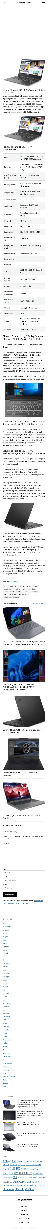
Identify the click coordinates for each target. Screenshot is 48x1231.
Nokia (5, 1023)
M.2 (15, 1177)
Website (5, 884)
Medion (6, 1013)
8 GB (28, 586)
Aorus (5, 933)
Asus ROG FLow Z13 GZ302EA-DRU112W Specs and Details (27, 1145)
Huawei (6, 993)
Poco (5, 1046)
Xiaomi (5, 1083)
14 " (9, 1161)
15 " (5, 586)
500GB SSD (13, 586)
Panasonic (7, 1040)
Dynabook (7, 963)
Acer (4, 923)
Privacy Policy (24, 1222)
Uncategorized (8, 1070)
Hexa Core (34, 1169)
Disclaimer (24, 1214)
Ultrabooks (12, 594)
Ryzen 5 (27, 1182)
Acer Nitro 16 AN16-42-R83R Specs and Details (30, 1134)
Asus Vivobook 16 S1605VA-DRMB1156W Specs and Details (28, 1123)
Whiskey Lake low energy (11, 597)
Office (26, 592)
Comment (6, 843)
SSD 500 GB (39, 1182)
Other (5, 1036)
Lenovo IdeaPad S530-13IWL (12, 592)
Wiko (5, 1080)
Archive (24, 1206)
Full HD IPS (25, 1169)
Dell (4, 956)
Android (6, 930)
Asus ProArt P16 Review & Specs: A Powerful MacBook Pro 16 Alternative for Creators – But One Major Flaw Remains (30, 1115)
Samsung (6, 1053)
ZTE (4, 1086)
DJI (4, 960)
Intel (5, 996)
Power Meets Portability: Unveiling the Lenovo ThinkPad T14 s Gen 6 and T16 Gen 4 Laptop (24, 643)
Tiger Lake (29, 1185)
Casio (5, 950)
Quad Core (35, 592)
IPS (24, 589)
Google (5, 980)
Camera (6, 946)
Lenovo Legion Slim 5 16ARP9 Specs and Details (21, 816)
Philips (5, 1043)
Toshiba (6, 1066)
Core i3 (31, 1165)
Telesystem (7, 1063)
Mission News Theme (17, 1228)
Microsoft (7, 1016)
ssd (5, 594)
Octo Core (41, 1178)
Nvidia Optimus (33, 1177)
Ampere (23, 1165)
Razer (5, 1050)
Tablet (14, 1185)
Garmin (6, 973)
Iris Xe (5, 1177)
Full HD (18, 589)
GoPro (5, 983)
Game (5, 970)
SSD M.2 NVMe (7, 1185)
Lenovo (6, 1006)
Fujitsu (5, 966)
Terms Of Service (24, 1218)
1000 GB (13, 1164)
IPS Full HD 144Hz (38, 1174)
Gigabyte (6, 976)
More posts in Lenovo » (38, 603)
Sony (5, 1060)
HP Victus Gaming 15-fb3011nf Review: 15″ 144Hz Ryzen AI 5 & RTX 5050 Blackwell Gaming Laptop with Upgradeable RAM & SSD (30, 1104)
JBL (4, 1000)
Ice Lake (11, 1174)
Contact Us (24, 1210)
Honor (5, 986)
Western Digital (9, 1076)
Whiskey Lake (23, 594)
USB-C (19, 1189)
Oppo (5, 1033)
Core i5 (37, 1164)
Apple (5, 936)
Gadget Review (24, 2)
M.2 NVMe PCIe (23, 1178)
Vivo (4, 1073)
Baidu (5, 943)
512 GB (22, 586)
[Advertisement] (24, 33)
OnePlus (6, 1030)
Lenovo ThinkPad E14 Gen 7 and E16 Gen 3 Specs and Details (22, 731)
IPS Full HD (32, 589)
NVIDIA (6, 1026)
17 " (23, 1161)
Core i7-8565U (8, 589)
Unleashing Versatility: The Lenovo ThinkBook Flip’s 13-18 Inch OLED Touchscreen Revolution (19, 687)
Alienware (7, 926)
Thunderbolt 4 (21, 1185)
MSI (4, 1020)
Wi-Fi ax (29, 1189)
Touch (36, 1185)
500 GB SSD (38, 1161)
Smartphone (8, 1056)
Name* (5, 869)
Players (9, 1182)
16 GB (19, 1161)
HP (4, 990)
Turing (41, 1185)
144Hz (27, 1161)
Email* (5, 877)
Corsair (5, 953)
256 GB (32, 1161)
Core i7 (35, 586)
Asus (4, 940)
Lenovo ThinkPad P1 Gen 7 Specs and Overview (20, 774)
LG (4, 1010)
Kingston (6, 1003)
